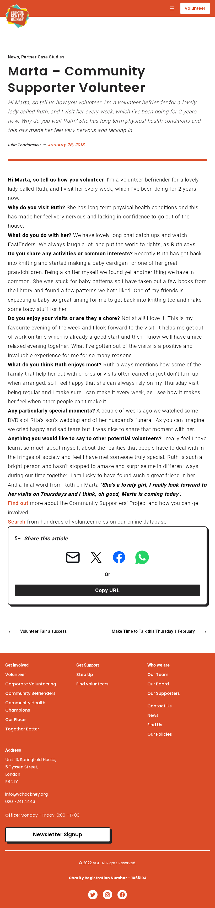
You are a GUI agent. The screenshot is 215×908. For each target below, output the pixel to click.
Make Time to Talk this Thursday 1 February (153, 631)
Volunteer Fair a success (43, 631)
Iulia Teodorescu (24, 144)
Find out (19, 503)
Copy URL (107, 590)
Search (16, 522)
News (13, 56)
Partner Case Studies (42, 56)
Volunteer (195, 8)
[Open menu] (172, 8)
